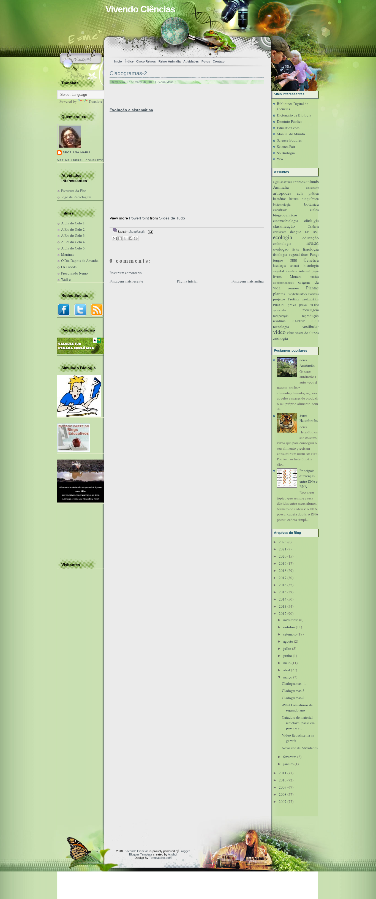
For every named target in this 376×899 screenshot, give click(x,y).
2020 (283, 556)
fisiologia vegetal (286, 254)
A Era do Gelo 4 (73, 241)
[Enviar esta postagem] (149, 231)
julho (287, 648)
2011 (283, 772)
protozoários (311, 299)
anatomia (286, 182)
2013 (283, 606)
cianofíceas (280, 210)
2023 (283, 541)
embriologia (282, 243)
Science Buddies (289, 140)
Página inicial (187, 281)
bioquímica (310, 198)
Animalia (281, 187)
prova (292, 304)
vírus (290, 332)
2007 (283, 801)
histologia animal (286, 266)
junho (287, 655)
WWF (281, 158)
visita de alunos (307, 332)
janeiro (288, 763)
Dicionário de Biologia (294, 115)
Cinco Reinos (146, 61)
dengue (295, 231)
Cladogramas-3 (293, 690)
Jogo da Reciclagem (76, 196)
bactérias (279, 198)
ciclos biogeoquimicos (296, 212)
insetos (291, 270)
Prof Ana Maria (77, 152)
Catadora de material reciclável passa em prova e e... (298, 722)
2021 (283, 549)
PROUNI (279, 305)
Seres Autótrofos (307, 362)
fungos (278, 260)
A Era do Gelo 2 (73, 229)
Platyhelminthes (297, 294)
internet (304, 270)
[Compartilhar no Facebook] (130, 238)
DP (307, 232)
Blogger (185, 851)
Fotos (205, 61)
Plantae (312, 287)
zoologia (280, 338)
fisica (295, 249)
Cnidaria (313, 226)
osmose (293, 288)
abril (286, 669)
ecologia (282, 237)
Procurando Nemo (74, 273)
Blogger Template (140, 854)
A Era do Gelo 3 (73, 235)
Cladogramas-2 (128, 73)
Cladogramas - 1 (294, 683)
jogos (316, 271)
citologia (311, 220)
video (279, 332)
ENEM (312, 243)
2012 (283, 613)
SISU (315, 321)
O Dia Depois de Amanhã (80, 260)
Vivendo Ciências (140, 9)
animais (312, 181)
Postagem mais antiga (247, 281)
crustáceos (280, 232)
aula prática (308, 193)
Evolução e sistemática (131, 110)
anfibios (299, 181)
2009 (283, 787)
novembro (290, 619)
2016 (283, 584)
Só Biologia (286, 152)
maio (287, 662)
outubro (289, 626)
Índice (129, 61)
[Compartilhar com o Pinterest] (135, 238)
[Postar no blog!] (120, 238)
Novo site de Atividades (300, 747)
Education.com (288, 127)
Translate (95, 101)
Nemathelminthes (283, 282)
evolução (280, 249)
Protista (293, 299)
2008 (283, 794)
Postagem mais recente (126, 281)
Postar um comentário (126, 272)
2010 (283, 780)
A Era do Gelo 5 (73, 248)
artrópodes (282, 193)
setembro (290, 634)
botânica (311, 204)
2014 (283, 599)
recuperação (280, 316)
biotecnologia (281, 204)
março (287, 677)
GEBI (293, 260)
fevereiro (289, 756)
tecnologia (281, 326)
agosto (288, 641)
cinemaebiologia (285, 220)
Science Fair (286, 146)
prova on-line (309, 305)
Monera (295, 276)
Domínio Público (290, 121)
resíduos (279, 320)
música (314, 277)
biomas (294, 199)
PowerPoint (139, 218)
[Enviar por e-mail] (115, 238)
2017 (283, 577)
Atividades (191, 61)
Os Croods (69, 266)
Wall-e (66, 279)
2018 (283, 570)
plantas (279, 293)
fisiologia (311, 249)
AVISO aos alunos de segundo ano (297, 707)
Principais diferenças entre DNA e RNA (308, 478)
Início (118, 61)
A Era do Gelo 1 (73, 223)
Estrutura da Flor (73, 190)
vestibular (310, 326)
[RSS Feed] (248, 46)
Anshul (172, 854)
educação (311, 237)
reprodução (310, 315)
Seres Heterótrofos (308, 418)
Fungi (314, 254)
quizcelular (279, 310)
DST (316, 232)
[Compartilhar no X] (125, 238)
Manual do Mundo (291, 133)
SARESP (299, 321)
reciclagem (311, 309)
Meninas (67, 254)
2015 (283, 592)
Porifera (313, 294)
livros (277, 276)
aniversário (312, 187)
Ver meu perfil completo (80, 160)
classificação (137, 231)
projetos (279, 299)
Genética (311, 260)
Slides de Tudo (172, 218)
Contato (219, 61)
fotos (304, 254)
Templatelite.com (160, 857)
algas (276, 182)
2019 (283, 563)
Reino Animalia (170, 61)
